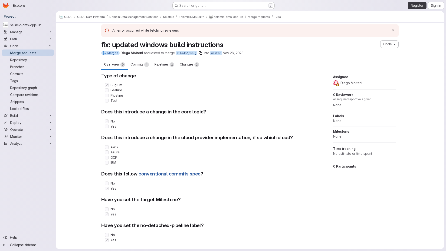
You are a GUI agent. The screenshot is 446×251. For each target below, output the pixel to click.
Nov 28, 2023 (233, 53)
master (216, 53)
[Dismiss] (393, 30)
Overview (114, 64)
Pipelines (163, 64)
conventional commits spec (169, 174)
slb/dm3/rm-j (186, 53)
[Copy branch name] (200, 53)
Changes (189, 64)
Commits (139, 64)
